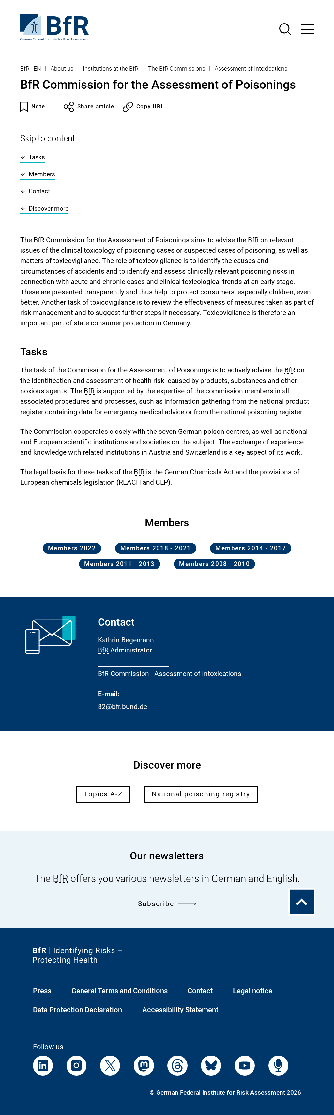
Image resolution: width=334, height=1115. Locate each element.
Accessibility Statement (180, 1010)
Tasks (37, 157)
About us (62, 68)
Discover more (48, 208)
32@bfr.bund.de (122, 707)
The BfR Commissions (176, 68)
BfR (29, 85)
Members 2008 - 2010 (214, 564)
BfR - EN (30, 68)
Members (42, 174)
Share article (95, 106)
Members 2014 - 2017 (250, 548)
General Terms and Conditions (119, 991)
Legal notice (252, 991)
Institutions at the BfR (110, 68)
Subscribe (156, 904)
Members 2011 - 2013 (119, 564)
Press (42, 991)
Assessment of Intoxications (251, 68)
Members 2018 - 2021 (155, 548)
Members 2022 (72, 548)
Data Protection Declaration (77, 1010)
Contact (39, 191)
